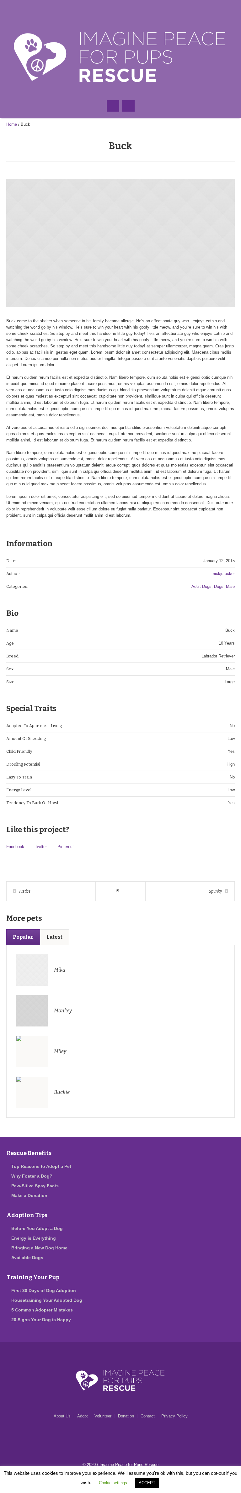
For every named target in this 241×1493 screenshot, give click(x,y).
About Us (62, 1416)
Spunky (215, 891)
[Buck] (120, 243)
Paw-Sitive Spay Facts (35, 1185)
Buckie (62, 1092)
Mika (59, 970)
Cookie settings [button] (113, 1482)
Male (230, 586)
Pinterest (65, 846)
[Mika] (32, 969)
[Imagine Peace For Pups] (120, 56)
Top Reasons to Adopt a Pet (41, 1166)
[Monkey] (32, 1010)
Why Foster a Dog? (31, 1176)
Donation (126, 1416)
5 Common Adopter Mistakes (42, 1309)
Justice (24, 891)
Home (11, 124)
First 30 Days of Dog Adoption (43, 1290)
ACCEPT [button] (147, 1482)
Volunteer (102, 1416)
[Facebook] (108, 9)
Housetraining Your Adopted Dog (46, 1300)
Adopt (82, 1416)
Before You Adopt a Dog (37, 1228)
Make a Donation (29, 1195)
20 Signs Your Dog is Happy (41, 1319)
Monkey (63, 1011)
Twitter (41, 846)
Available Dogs (27, 1257)
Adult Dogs (201, 586)
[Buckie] (32, 1091)
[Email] (120, 9)
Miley (60, 1051)
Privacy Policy (174, 1416)
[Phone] (133, 9)
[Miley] (32, 1051)
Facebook (15, 846)
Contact (148, 1416)
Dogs (218, 586)
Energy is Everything (33, 1238)
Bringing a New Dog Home (39, 1247)
